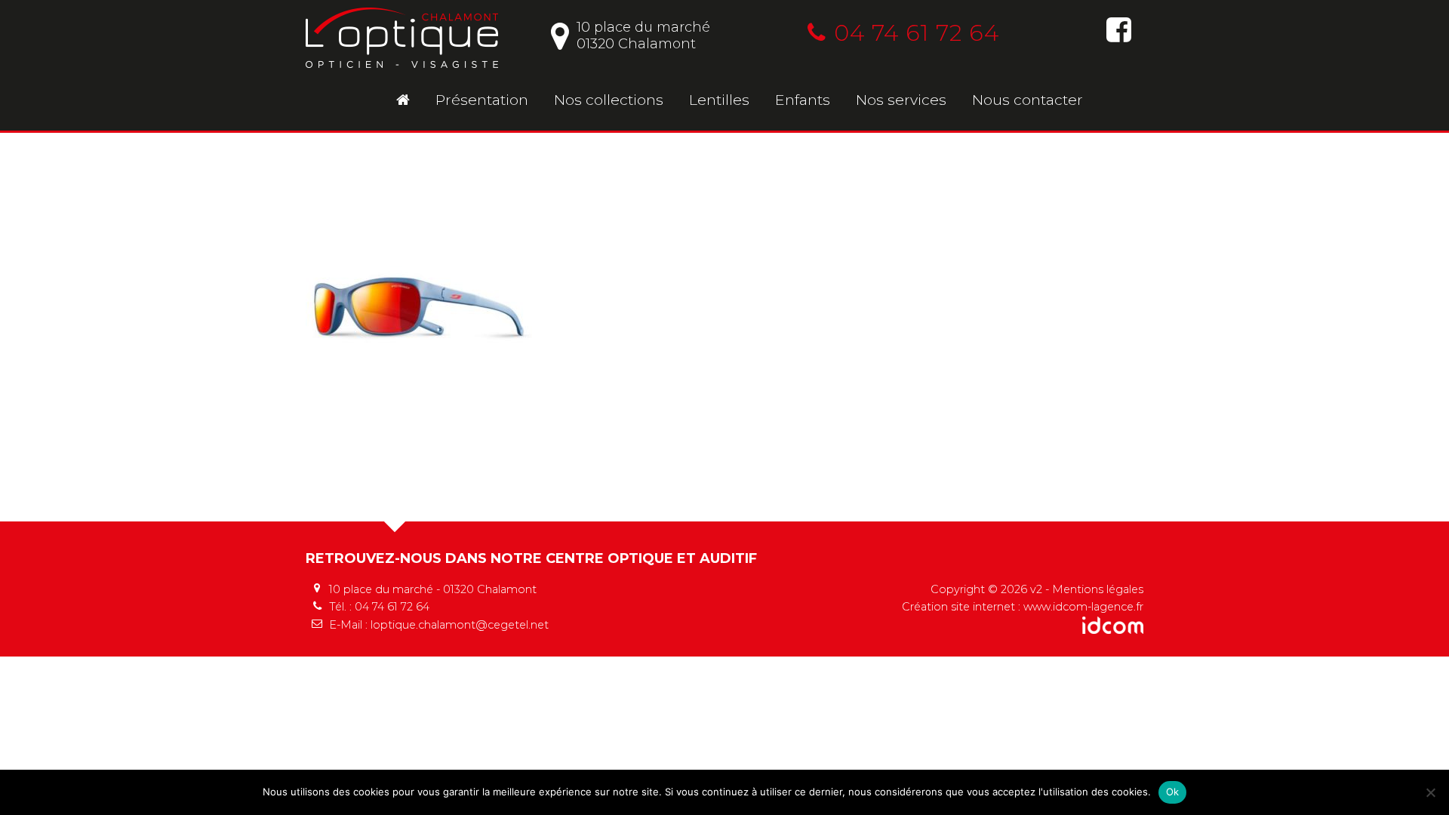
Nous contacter (1027, 100)
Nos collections (608, 100)
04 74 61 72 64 (916, 33)
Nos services (901, 100)
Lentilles (719, 100)
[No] (1430, 792)
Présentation (481, 100)
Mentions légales (1097, 589)
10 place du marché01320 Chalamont (643, 35)
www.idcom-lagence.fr (1083, 607)
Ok (1173, 792)
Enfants (802, 100)
